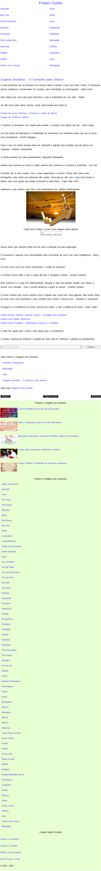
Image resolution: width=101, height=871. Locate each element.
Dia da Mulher (8, 562)
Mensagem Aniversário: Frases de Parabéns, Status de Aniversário (48, 436)
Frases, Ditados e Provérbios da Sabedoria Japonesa (42, 463)
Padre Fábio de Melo (11, 733)
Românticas (7, 780)
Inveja (4, 697)
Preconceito (7, 754)
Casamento (7, 536)
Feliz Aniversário (8, 40)
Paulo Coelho (8, 738)
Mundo (5, 717)
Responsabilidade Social (13, 775)
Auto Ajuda (7, 505)
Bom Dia (4, 15)
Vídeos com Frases (10, 65)
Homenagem (7, 686)
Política (53, 46)
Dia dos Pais (7, 577)
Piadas (5, 743)
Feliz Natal (6, 655)
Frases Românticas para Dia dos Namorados (38, 409)
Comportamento (9, 541)
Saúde (3, 59)
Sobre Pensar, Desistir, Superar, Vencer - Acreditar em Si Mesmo (34, 315)
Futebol (5, 671)
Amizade (4, 9)
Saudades (54, 53)
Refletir (3, 53)
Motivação (55, 40)
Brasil (52, 15)
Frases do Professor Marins (15, 117)
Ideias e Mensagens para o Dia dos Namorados (39, 422)
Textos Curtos (8, 806)
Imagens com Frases (22, 388)
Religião (5, 769)
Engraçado (55, 27)
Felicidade (6, 645)
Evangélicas (7, 619)
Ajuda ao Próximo (10, 484)
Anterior (5, 396)
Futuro (4, 676)
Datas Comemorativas (11, 546)
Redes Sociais (8, 759)
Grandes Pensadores (11, 681)
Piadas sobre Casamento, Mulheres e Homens (39, 450)
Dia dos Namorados (11, 572)
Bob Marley (7, 520)
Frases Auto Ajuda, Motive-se (15, 319)
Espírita (5, 614)
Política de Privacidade (10, 852)
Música (5, 723)
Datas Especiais (8, 21)
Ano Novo (6, 500)
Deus (52, 21)
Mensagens (7, 702)
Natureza (4, 46)
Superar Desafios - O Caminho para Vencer (32, 79)
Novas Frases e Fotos (10, 859)
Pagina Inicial (51, 396)
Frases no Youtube (8, 846)
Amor (52, 9)
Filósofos (6, 660)
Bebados (6, 510)
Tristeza (5, 811)
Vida (52, 59)
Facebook (5, 34)
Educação (6, 588)
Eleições (4, 27)
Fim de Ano (7, 666)
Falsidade (54, 34)
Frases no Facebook (9, 839)
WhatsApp (55, 65)
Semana (5, 795)
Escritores (6, 603)
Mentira (5, 707)
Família (5, 634)
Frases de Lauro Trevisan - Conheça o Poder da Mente (29, 113)
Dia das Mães (8, 567)
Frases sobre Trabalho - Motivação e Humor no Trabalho (29, 323)
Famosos (6, 640)
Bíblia (4, 515)
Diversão (6, 583)
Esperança (6, 609)
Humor (5, 692)
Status (4, 800)
